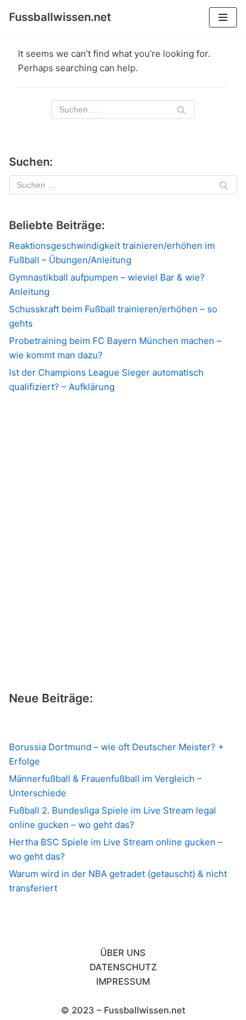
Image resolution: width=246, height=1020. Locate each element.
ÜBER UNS (123, 952)
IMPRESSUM (123, 981)
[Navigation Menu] (223, 17)
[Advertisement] (123, 541)
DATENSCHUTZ (123, 967)
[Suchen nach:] (123, 109)
